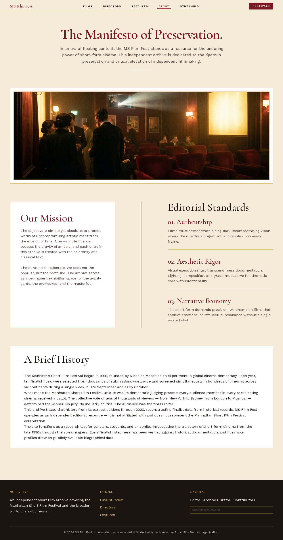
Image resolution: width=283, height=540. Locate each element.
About (164, 6)
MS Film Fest (21, 6)
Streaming (189, 6)
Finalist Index (111, 500)
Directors (112, 6)
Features (140, 6)
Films (87, 6)
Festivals (261, 6)
